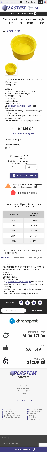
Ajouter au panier (24, 175)
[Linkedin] (40, 302)
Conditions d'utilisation (32, 414)
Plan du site (33, 417)
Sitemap (5, 437)
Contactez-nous (34, 419)
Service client (8, 409)
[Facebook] (21, 302)
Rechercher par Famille (23, 13)
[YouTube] (33, 302)
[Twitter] (27, 302)
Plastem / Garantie (10, 413)
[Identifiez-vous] (40, 2)
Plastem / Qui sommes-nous (11, 418)
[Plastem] (15, 8)
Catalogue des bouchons (12, 415)
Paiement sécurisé (10, 411)
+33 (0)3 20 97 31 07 (10, 2)
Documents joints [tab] (35, 258)
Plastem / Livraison (35, 409)
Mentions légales (35, 411)
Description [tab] (5, 258)
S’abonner (37, 310)
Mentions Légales (10, 443)
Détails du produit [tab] (19, 258)
